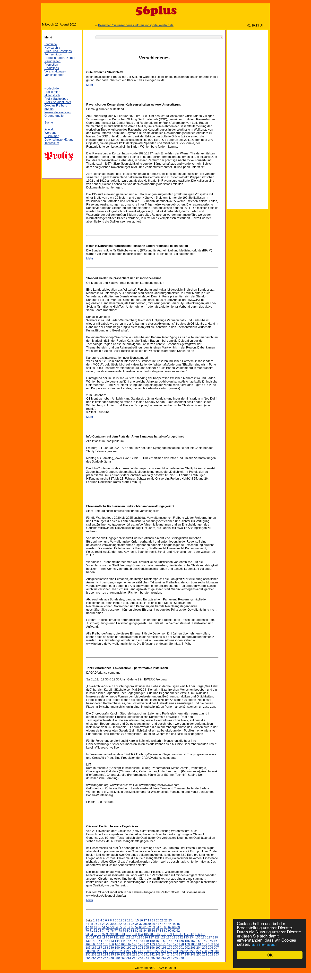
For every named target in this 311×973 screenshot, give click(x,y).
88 (161, 930)
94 (91, 934)
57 (128, 927)
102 (128, 934)
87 (157, 930)
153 (169, 941)
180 (193, 944)
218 (146, 951)
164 (99, 944)
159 (204, 941)
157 (193, 941)
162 (88, 944)
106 (152, 934)
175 (163, 944)
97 (103, 934)
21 (162, 920)
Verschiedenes (54, 75)
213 (117, 951)
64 (157, 927)
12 (124, 920)
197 (158, 947)
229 (210, 951)
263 (140, 958)
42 (161, 924)
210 (99, 951)
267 (163, 958)
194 (140, 947)
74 (103, 930)
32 (120, 924)
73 (99, 930)
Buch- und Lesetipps (58, 51)
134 (192, 937)
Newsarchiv (52, 47)
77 (116, 930)
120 (110, 937)
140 (93, 941)
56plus (48, 109)
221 (163, 951)
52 (108, 927)
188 (105, 947)
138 (215, 937)
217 (140, 951)
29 (108, 924)
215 (128, 951)
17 (145, 920)
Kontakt (49, 129)
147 (134, 941)
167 (117, 944)
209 (93, 951)
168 (123, 944)
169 (128, 944)
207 (216, 947)
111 (180, 934)
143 (111, 941)
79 (124, 930)
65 (161, 927)
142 (105, 941)
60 (141, 927)
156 (187, 941)
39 (149, 924)
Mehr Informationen (264, 944)
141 (99, 941)
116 (88, 937)
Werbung (50, 132)
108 (163, 934)
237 (123, 954)
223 (175, 951)
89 (165, 930)
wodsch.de (51, 88)
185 (88, 947)
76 (112, 930)
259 (117, 958)
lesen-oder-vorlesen (57, 112)
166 (111, 944)
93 (87, 934)
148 (140, 941)
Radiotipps (51, 68)
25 (91, 924)
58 (132, 927)
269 (175, 958)
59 (136, 927)
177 (175, 944)
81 (132, 930)
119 (104, 937)
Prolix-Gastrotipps (56, 98)
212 (111, 951)
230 (216, 951)
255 (93, 958)
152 (163, 941)
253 (216, 954)
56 (124, 927)
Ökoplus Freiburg (55, 105)
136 (203, 937)
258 (111, 958)
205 (204, 947)
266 (158, 958)
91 (174, 930)
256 (99, 958)
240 (140, 954)
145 (123, 941)
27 (99, 924)
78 (120, 930)
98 (108, 934)
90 (170, 930)
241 (146, 954)
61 (145, 927)
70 (87, 930)
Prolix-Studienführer (57, 102)
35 (132, 924)
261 (128, 958)
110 (175, 934)
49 (95, 927)
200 (175, 947)
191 (123, 947)
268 (169, 958)
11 (120, 920)
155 (181, 941)
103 (134, 934)
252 (210, 954)
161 (216, 941)
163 (93, 944)
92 (178, 930)
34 (128, 924)
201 (181, 947)
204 (198, 947)
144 (117, 941)
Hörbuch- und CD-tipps (59, 58)
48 (91, 927)
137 (209, 937)
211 (105, 951)
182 (204, 944)
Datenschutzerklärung (59, 139)
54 (116, 927)
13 (128, 920)
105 (146, 934)
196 (152, 947)
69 (178, 927)
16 (141, 920)
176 (169, 944)
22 (166, 920)
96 (99, 934)
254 (88, 958)
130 (168, 937)
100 (117, 934)
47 (87, 927)
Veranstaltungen (55, 71)
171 (140, 944)
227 (198, 951)
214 (122, 951)
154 (175, 941)
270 (181, 958)
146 (128, 941)
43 (165, 924)
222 (169, 951)
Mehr (89, 85)
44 (170, 924)
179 (187, 944)
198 (163, 947)
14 (133, 920)
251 (204, 954)
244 (163, 954)
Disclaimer (51, 136)
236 (117, 954)
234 (105, 954)
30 (112, 924)
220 (157, 951)
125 (139, 937)
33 (124, 924)
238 (128, 954)
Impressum (51, 143)
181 (198, 944)
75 (108, 930)
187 (99, 947)
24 (87, 924)
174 (158, 944)
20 (157, 920)
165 (105, 944)
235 (111, 954)
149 (146, 941)
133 (186, 937)
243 (158, 954)
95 (95, 934)
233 (99, 954)
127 (151, 937)
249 (193, 954)
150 (152, 941)
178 (181, 944)
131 (174, 937)
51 (103, 927)
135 (197, 937)
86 (153, 930)
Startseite (50, 44)
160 (210, 941)
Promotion (51, 64)
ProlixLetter (52, 92)
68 (174, 927)
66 (165, 927)
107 (157, 934)
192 (128, 947)
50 (99, 927)
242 (152, 954)
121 (116, 937)
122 (122, 937)
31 (116, 924)
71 (91, 930)
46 (178, 924)
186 (93, 947)
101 (122, 934)
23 (170, 920)
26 (95, 924)
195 (146, 947)
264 (146, 958)
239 (134, 954)
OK (270, 955)
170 (134, 944)
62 (149, 927)
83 (141, 930)
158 (198, 941)
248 (187, 954)
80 (128, 930)
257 (105, 958)
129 (162, 937)
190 (117, 947)
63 (153, 927)
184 (216, 944)
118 (99, 937)
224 (181, 951)
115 (202, 934)
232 (93, 954)
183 (210, 944)
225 (187, 951)
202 (187, 947)
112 (186, 934)
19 (153, 920)
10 (116, 920)
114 (197, 934)
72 (95, 930)
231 (88, 954)
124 (133, 937)
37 (141, 924)
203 (193, 947)
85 (149, 930)
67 (170, 927)
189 (111, 947)
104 (140, 934)
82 (136, 930)
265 (152, 958)
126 (145, 937)
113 (191, 934)
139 (88, 941)
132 (180, 937)
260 (123, 958)
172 (146, 944)
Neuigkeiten (52, 61)
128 (157, 937)
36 (136, 924)
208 (88, 951)
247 (181, 954)
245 (169, 954)
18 (149, 920)
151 (158, 941)
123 (127, 937)
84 (145, 930)
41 (157, 924)
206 (210, 947)
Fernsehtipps (53, 54)
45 (174, 924)
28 (103, 924)
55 (120, 927)
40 (153, 924)
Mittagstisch (52, 95)
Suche (48, 122)
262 (134, 958)
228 (204, 951)
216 (134, 951)
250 (198, 954)
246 (175, 954)
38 (145, 924)
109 (169, 934)
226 (192, 951)
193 (134, 947)
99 (112, 934)
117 (93, 937)
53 (112, 927)
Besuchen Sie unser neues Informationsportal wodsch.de (126, 25)
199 (169, 947)
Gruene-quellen (54, 115)
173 (152, 944)
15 (137, 920)
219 (152, 951)
